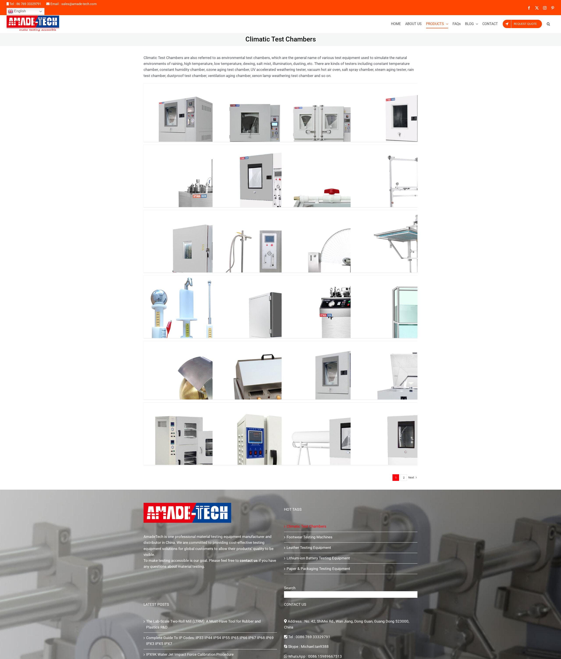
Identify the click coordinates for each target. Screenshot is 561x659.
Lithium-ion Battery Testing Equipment (318, 558)
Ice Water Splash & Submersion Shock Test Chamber (211, 257)
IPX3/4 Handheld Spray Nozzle (211, 388)
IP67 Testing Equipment (280, 130)
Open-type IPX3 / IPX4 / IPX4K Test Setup (349, 257)
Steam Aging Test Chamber (280, 388)
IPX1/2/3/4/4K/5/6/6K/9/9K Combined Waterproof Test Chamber (280, 192)
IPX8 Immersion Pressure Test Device (349, 323)
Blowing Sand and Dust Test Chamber (349, 388)
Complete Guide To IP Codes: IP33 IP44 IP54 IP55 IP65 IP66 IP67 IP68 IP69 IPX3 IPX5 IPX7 (210, 641)
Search (289, 588)
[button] (548, 24)
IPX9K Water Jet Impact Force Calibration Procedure (190, 654)
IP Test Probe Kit (211, 323)
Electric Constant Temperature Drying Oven (280, 450)
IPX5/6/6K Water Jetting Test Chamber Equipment (349, 450)
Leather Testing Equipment (309, 547)
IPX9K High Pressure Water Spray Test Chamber (280, 323)
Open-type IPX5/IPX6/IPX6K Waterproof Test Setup (280, 257)
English (19, 11)
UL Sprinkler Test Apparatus (349, 192)
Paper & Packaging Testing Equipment (318, 568)
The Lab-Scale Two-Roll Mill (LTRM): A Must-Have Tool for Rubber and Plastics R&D (203, 624)
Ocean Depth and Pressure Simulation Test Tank (211, 192)
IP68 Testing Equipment (211, 130)
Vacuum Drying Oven (211, 450)
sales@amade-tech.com (79, 4)
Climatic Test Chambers (306, 526)
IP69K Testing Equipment (349, 130)
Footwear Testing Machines (309, 537)
